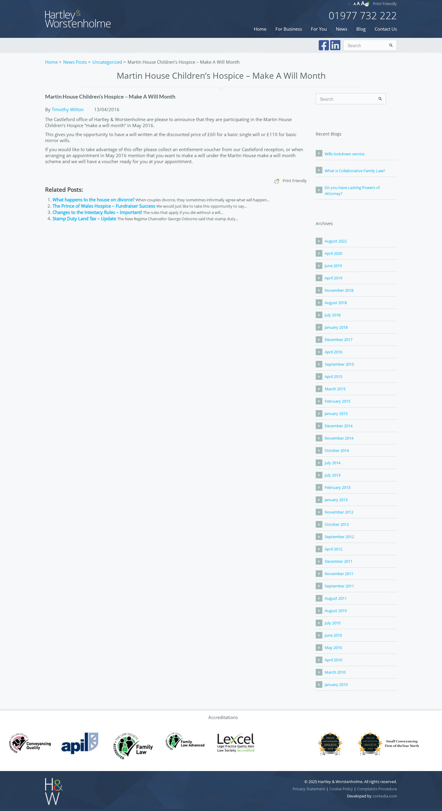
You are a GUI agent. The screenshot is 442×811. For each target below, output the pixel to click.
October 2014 (337, 450)
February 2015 (337, 401)
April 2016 (333, 352)
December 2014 (338, 425)
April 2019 (333, 278)
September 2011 (339, 586)
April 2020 (333, 253)
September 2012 (339, 536)
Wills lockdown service (344, 154)
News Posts (75, 62)
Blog (361, 29)
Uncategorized (107, 62)
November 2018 (339, 290)
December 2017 (338, 339)
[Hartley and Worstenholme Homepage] (78, 18)
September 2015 (339, 364)
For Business (288, 29)
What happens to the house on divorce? (93, 200)
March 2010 (335, 672)
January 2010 (336, 684)
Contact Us (386, 29)
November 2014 (339, 438)
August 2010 (336, 610)
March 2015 (335, 389)
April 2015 (333, 376)
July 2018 (332, 315)
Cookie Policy (341, 788)
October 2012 (337, 524)
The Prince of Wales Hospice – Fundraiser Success (104, 206)
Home (260, 29)
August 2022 (336, 241)
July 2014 (332, 462)
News (341, 29)
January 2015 (336, 413)
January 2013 (336, 499)
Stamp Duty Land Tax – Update (84, 218)
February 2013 (337, 487)
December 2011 (338, 561)
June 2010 (333, 635)
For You (319, 29)
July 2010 (332, 623)
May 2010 (333, 647)
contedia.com (385, 796)
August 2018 (336, 302)
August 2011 (336, 598)
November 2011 (339, 573)
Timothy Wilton (68, 109)
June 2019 (333, 265)
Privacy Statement (309, 788)
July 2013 (332, 475)
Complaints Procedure (377, 788)
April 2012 (333, 549)
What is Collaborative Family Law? (355, 170)
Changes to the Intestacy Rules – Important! (97, 212)
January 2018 (336, 327)
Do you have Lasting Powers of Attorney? (352, 190)
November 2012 (339, 512)
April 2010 (333, 660)
